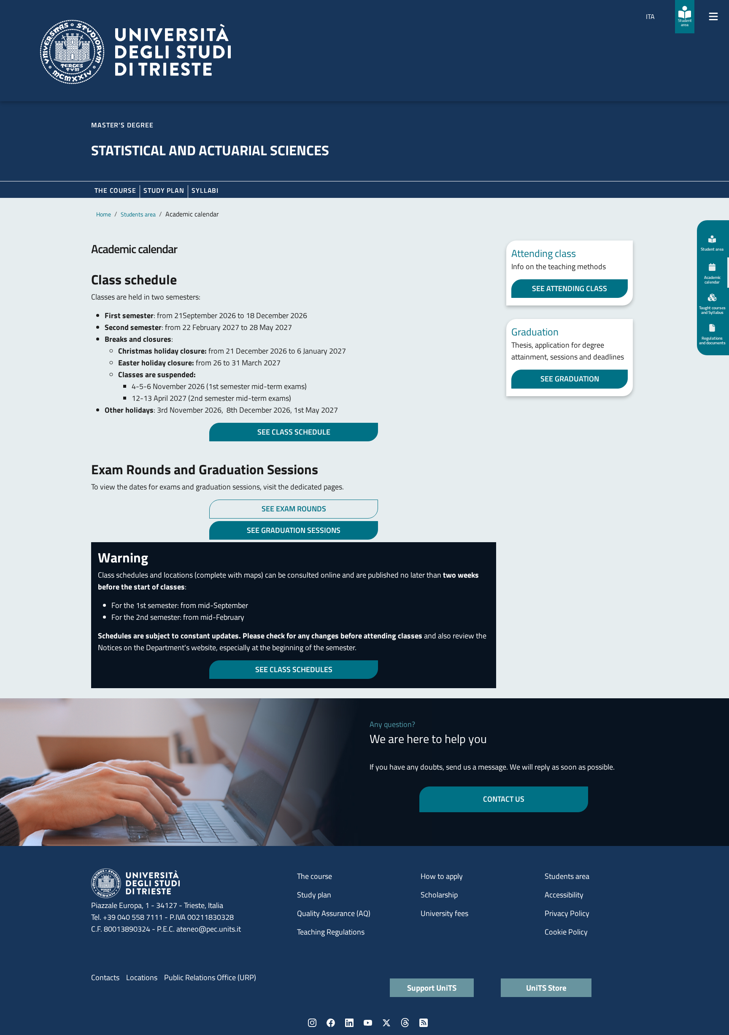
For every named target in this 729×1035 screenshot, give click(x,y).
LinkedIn (349, 1022)
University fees (444, 913)
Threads (405, 1022)
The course (115, 190)
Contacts (105, 977)
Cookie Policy (566, 932)
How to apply (442, 876)
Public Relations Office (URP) (210, 977)
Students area (138, 214)
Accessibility (564, 894)
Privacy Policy (567, 913)
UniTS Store (546, 987)
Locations (141, 977)
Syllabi (205, 190)
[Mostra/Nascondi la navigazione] (713, 16)
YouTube (368, 1022)
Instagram (312, 1022)
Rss (423, 1022)
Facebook (331, 1022)
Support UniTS (431, 987)
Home (103, 214)
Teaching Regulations (330, 932)
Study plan (163, 190)
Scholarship (439, 894)
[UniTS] (135, 52)
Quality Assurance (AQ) (333, 913)
